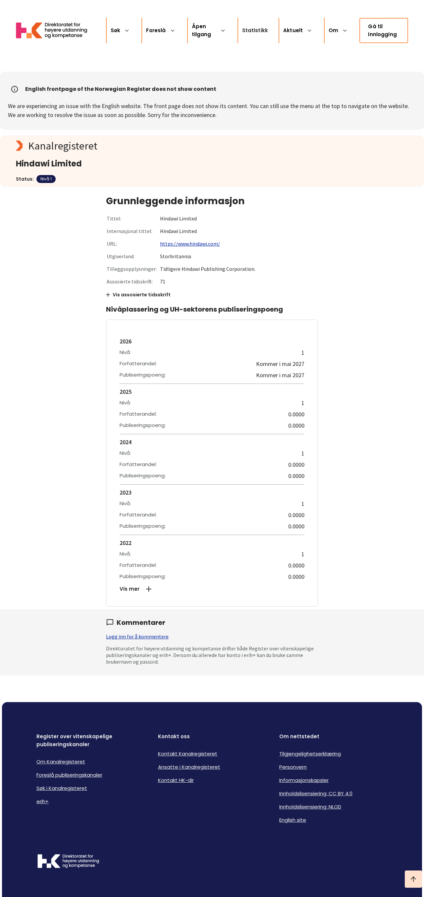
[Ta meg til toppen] (413, 879)
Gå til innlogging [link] (382, 30)
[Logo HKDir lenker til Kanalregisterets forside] (55, 30)
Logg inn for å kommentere (137, 636)
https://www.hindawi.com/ (190, 243)
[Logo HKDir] (68, 861)
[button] (212, 589)
